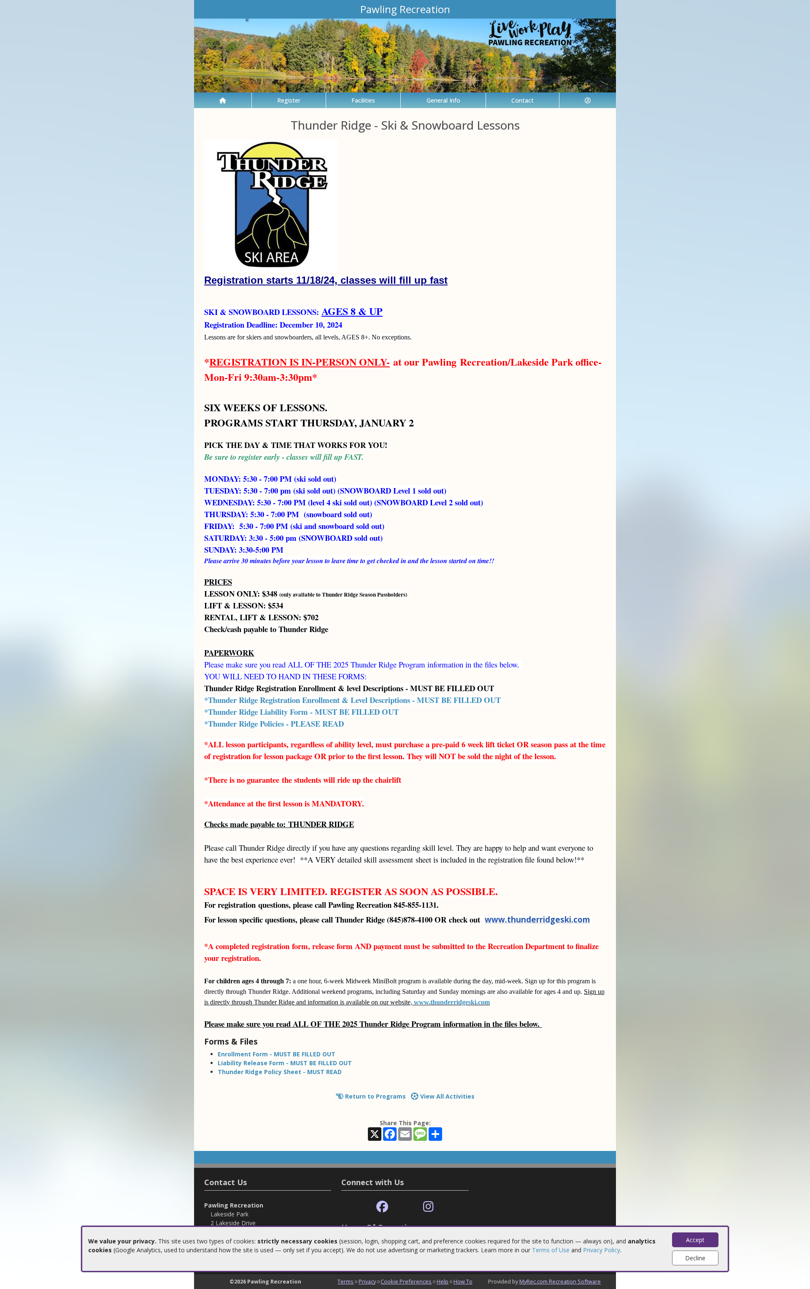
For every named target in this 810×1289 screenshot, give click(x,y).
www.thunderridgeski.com (537, 919)
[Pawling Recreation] (405, 55)
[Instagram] (428, 1207)
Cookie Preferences (406, 1281)
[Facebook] (382, 1207)
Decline (695, 1258)
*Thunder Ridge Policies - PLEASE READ (274, 723)
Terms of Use (551, 1250)
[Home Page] (222, 100)
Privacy (367, 1281)
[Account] (587, 100)
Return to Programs (374, 1096)
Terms (346, 1281)
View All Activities (446, 1096)
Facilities (363, 100)
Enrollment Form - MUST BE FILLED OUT (276, 1054)
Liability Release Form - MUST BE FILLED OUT (285, 1063)
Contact (522, 100)
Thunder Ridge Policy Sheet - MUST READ (280, 1072)
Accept (695, 1240)
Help (442, 1281)
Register (288, 100)
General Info (443, 100)
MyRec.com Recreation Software (560, 1281)
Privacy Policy (601, 1250)
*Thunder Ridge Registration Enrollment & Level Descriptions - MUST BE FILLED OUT (352, 700)
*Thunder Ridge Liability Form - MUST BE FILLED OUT (301, 711)
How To (463, 1281)
